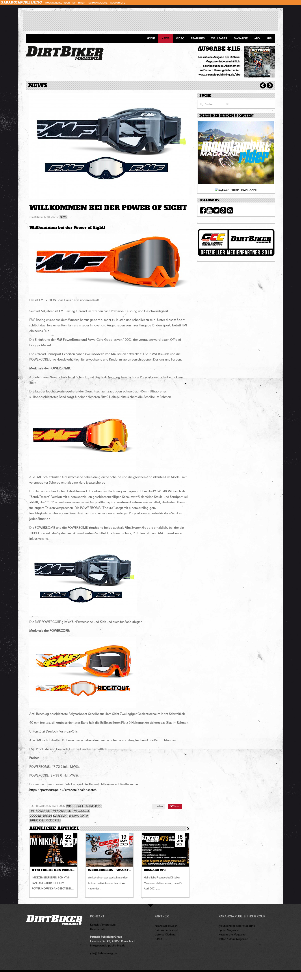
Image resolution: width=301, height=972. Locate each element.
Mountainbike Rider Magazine (237, 925)
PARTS (69, 806)
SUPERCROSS (37, 820)
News (165, 38)
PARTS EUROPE (93, 806)
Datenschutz (97, 929)
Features (198, 38)
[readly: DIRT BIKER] (236, 153)
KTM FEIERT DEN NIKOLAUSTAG (58, 870)
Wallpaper (219, 38)
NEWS (63, 217)
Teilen (159, 806)
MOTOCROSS (53, 820)
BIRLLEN (47, 815)
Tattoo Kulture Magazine (233, 939)
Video (180, 38)
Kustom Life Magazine (232, 934)
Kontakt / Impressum (103, 924)
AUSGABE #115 (219, 48)
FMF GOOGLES (80, 810)
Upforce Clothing (165, 934)
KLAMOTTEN (43, 810)
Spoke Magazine (229, 930)
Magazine (241, 38)
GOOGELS (35, 815)
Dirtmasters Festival (166, 930)
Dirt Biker (78, 3)
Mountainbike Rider (57, 3)
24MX (158, 939)
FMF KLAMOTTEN (61, 810)
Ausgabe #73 (154, 870)
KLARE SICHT (60, 815)
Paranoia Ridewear (165, 925)
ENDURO (74, 815)
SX (86, 815)
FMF (32, 810)
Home (151, 38)
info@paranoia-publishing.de (107, 945)
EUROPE (79, 806)
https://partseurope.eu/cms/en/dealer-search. (63, 790)
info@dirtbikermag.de (103, 953)
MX (82, 815)
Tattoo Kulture (98, 3)
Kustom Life (117, 3)
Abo (257, 38)
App (269, 38)
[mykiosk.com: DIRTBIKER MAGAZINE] (236, 189)
